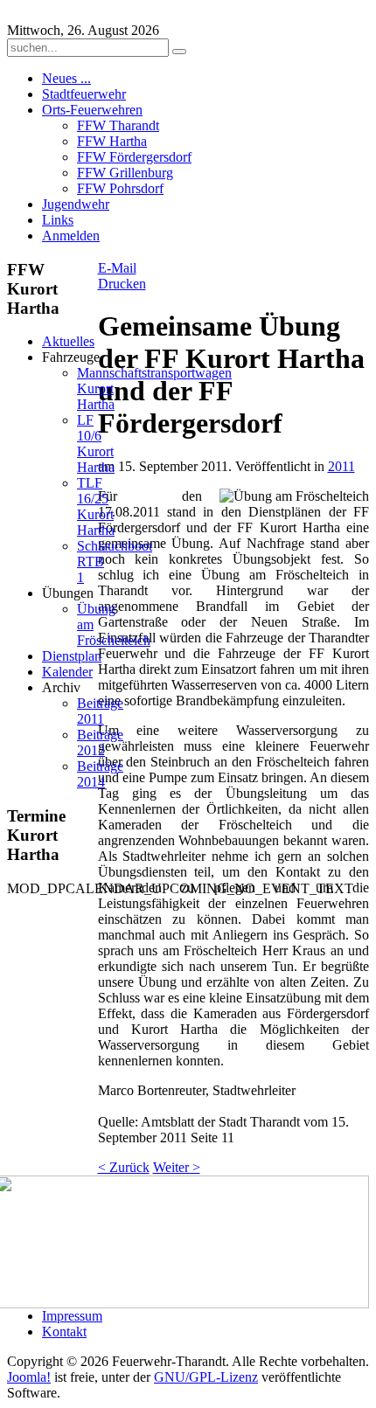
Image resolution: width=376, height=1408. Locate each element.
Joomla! (29, 1377)
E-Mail (117, 267)
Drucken (122, 283)
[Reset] (179, 51)
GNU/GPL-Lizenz (206, 1377)
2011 (341, 466)
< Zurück (124, 1167)
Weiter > (176, 1167)
